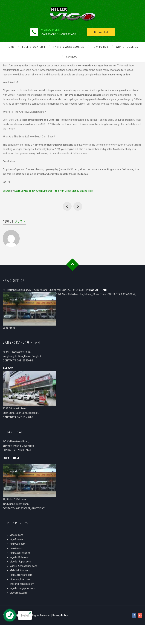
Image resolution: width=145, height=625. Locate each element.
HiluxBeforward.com (21, 574)
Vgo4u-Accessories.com (23, 566)
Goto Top (72, 264)
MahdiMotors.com (20, 570)
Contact (72, 56)
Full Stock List (33, 46)
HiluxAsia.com (17, 543)
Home (11, 46)
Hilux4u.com (16, 548)
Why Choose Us (127, 46)
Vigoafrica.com (18, 592)
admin (20, 221)
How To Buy (100, 46)
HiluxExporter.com (20, 552)
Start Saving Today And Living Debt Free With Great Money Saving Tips (53, 190)
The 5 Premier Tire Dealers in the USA (67, 206)
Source (7, 190)
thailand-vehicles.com (22, 583)
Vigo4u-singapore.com (22, 588)
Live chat (103, 32)
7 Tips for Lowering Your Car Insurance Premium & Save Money (77, 206)
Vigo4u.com (16, 534)
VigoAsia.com (17, 539)
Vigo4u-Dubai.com (20, 557)
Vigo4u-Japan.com (20, 561)
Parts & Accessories (68, 46)
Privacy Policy (60, 615)
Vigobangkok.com (20, 579)
